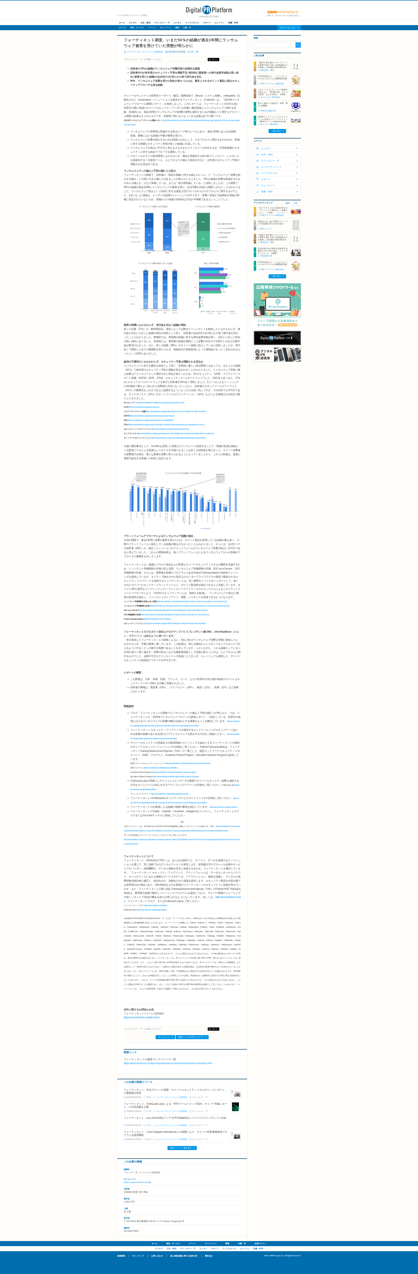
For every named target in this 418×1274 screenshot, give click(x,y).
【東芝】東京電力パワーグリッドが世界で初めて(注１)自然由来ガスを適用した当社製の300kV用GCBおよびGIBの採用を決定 (273, 66)
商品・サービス (137, 27)
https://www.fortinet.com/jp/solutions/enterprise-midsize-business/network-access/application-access (166, 425)
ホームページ (164, 1037)
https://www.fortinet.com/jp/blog (155, 905)
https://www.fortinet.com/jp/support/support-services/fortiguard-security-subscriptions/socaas (173, 610)
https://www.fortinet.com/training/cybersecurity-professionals (187, 763)
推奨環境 (121, 1256)
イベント (152, 27)
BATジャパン (266, 229)
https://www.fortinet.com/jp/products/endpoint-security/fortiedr (150, 420)
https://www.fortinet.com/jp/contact (141, 1017)
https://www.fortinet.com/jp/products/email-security (170, 429)
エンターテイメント (271, 167)
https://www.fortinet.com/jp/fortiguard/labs (152, 910)
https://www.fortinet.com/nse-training (157, 619)
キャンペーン (165, 27)
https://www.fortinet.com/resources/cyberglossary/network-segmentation (179, 438)
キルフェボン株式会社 (270, 97)
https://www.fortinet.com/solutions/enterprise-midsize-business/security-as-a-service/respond (192, 601)
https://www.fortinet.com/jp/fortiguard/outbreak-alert (170, 794)
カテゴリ (122, 27)
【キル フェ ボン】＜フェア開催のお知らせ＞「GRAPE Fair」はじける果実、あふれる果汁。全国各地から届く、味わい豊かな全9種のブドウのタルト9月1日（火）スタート (273, 96)
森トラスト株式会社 (269, 124)
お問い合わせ (157, 1256)
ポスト (215, 59)
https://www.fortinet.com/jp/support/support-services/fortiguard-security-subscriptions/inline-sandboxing (175, 433)
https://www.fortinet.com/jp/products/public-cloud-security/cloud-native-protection (176, 411)
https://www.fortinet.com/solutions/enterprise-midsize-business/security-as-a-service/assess (175, 615)
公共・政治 (145, 23)
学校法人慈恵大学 (268, 111)
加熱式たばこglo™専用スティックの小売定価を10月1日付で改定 (273, 222)
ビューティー (268, 185)
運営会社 (209, 1256)
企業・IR (187, 27)
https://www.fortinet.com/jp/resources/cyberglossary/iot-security (160, 403)
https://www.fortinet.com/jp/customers (223, 807)
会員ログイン (260, 1243)
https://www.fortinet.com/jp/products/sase (144, 407)
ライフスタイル (192, 23)
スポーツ (207, 23)
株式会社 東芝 (267, 70)
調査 (177, 27)
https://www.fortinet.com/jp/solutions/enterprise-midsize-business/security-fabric (176, 623)
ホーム (122, 23)
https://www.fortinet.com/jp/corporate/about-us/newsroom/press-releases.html (168, 1063)
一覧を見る (276, 131)
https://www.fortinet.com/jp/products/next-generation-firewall (151, 416)
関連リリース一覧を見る (181, 1148)
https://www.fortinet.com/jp (137, 1182)
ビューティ (220, 23)
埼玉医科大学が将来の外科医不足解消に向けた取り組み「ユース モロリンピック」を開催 (273, 250)
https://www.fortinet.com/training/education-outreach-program (176, 776)
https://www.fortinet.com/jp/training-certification (161, 768)
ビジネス (133, 23)
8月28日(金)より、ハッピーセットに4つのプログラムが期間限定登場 (273, 77)
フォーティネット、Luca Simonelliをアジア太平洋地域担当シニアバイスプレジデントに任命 (175, 1117)
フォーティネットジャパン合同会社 (145, 51)
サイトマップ (138, 1256)
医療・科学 (233, 23)
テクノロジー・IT (162, 23)
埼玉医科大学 (266, 256)
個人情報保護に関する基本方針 (184, 1256)
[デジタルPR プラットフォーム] (209, 14)
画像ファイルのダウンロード (190, 1037)
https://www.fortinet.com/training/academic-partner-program (174, 772)
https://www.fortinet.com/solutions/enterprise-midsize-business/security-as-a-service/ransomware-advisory (190, 606)
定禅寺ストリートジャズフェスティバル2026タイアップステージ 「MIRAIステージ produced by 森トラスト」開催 (273, 120)
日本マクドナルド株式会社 (272, 84)
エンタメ (177, 23)
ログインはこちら (288, 27)
